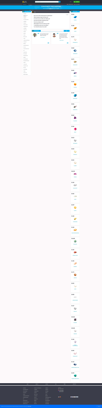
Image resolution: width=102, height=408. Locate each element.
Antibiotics (46, 389)
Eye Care (35, 397)
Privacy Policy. (29, 406)
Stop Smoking (25, 69)
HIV (23, 50)
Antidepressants (25, 26)
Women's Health (25, 74)
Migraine (24, 57)
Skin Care (24, 67)
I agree (99, 406)
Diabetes (24, 43)
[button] (49, 8)
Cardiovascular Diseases (26, 40)
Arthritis (24, 33)
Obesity (24, 62)
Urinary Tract (25, 72)
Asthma (24, 394)
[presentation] (65, 31)
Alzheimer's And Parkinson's (25, 16)
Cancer (24, 38)
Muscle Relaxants (47, 400)
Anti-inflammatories (26, 19)
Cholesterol (35, 395)
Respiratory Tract (25, 403)
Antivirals (24, 31)
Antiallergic (24, 21)
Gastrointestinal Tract (26, 48)
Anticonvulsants (25, 24)
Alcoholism (24, 13)
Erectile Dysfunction (26, 45)
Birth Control (25, 36)
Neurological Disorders (26, 60)
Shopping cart (31, 10)
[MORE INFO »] (75, 18)
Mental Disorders (25, 55)
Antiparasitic (24, 392)
